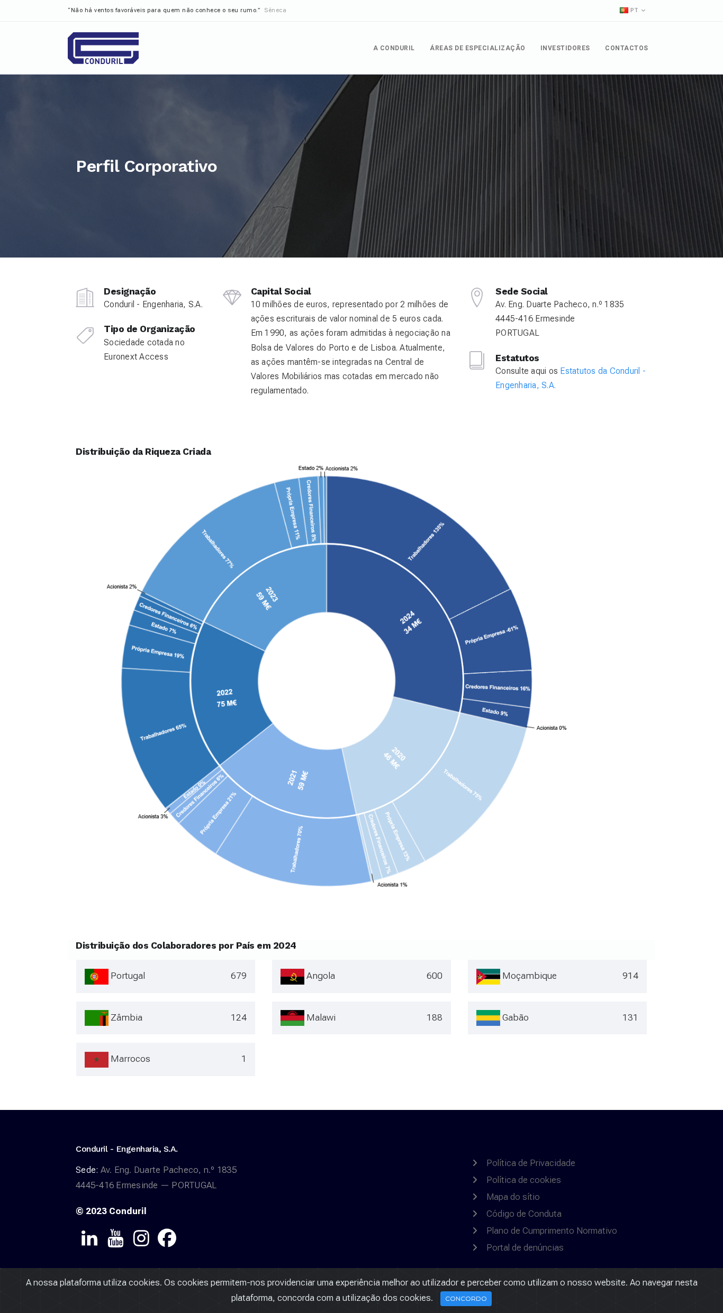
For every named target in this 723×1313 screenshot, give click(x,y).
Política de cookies (523, 1179)
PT (634, 10)
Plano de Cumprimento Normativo (551, 1230)
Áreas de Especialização (478, 48)
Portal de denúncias (525, 1247)
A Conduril (394, 48)
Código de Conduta (524, 1213)
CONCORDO (466, 1298)
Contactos (626, 48)
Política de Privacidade (530, 1163)
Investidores (565, 48)
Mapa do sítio (513, 1196)
